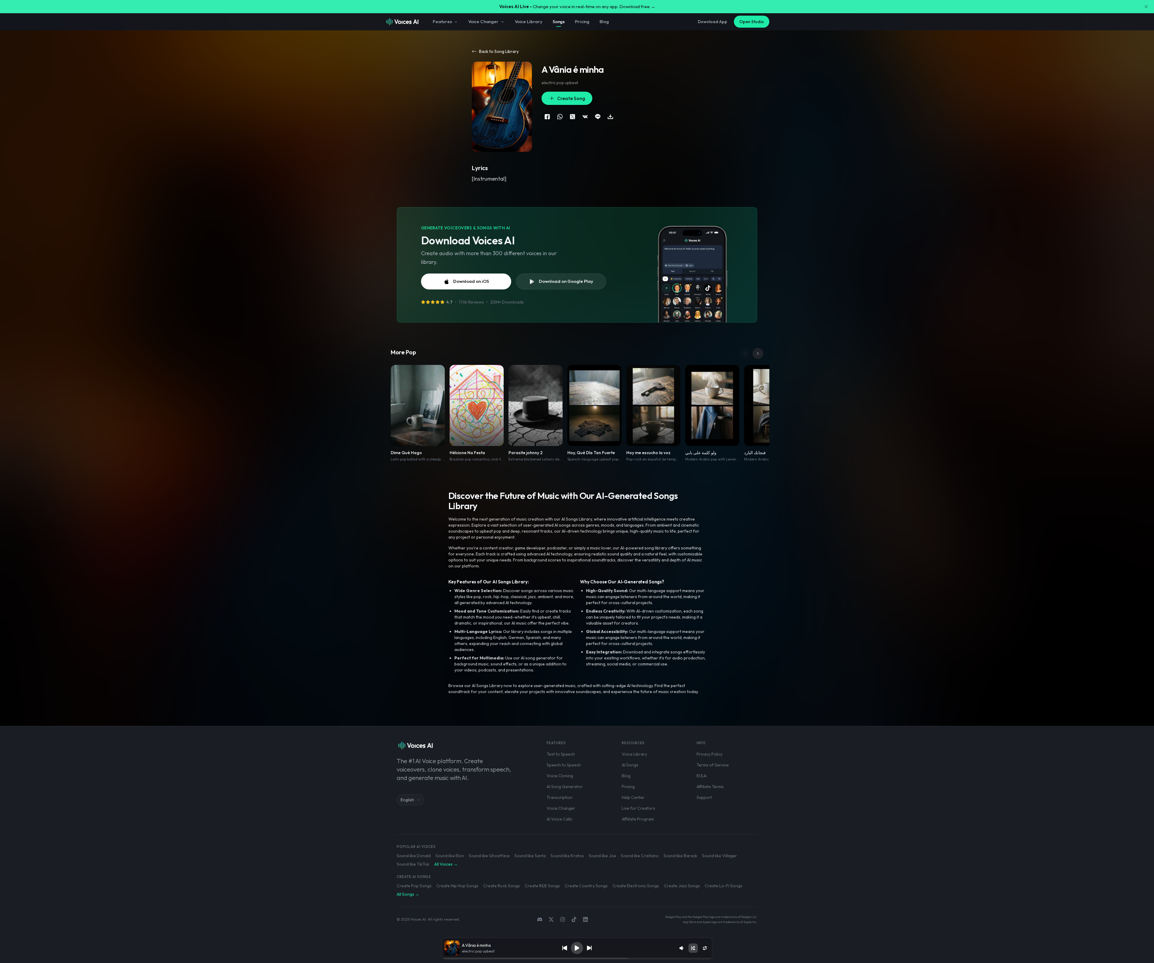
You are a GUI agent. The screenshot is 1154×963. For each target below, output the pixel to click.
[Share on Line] (597, 116)
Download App (712, 21)
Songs (559, 21)
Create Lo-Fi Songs (723, 885)
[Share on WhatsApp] (560, 116)
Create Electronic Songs (635, 885)
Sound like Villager (719, 855)
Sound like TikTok (413, 864)
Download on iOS (471, 281)
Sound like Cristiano (640, 855)
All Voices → (446, 864)
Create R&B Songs (542, 885)
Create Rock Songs (501, 885)
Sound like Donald (414, 855)
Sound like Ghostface (489, 855)
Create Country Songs (586, 885)
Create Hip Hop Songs (457, 885)
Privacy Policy (709, 754)
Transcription (559, 797)
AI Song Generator (565, 786)
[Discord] (540, 919)
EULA (702, 775)
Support (704, 797)
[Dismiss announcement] (1146, 6)
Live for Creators (638, 808)
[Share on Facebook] (547, 116)
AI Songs (630, 765)
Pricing (582, 21)
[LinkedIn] (585, 919)
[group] (577, 958)
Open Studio (751, 21)
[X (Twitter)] (551, 919)
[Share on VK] (585, 116)
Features (442, 21)
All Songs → (408, 894)
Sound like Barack (680, 855)
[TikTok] (574, 919)
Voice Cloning (560, 775)
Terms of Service (713, 765)
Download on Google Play (566, 281)
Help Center (633, 797)
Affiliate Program (638, 819)
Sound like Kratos (567, 855)
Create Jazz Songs (682, 885)
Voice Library (528, 21)
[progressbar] (577, 958)
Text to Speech (561, 754)
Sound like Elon (449, 855)
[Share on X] (572, 116)
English (407, 799)
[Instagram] (562, 919)
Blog (604, 21)
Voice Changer (483, 21)
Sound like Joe (602, 855)
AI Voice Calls (559, 819)
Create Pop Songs (414, 885)
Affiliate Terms (710, 786)
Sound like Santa (530, 855)
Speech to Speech (564, 765)
